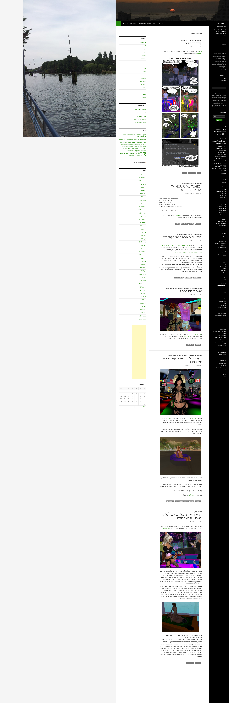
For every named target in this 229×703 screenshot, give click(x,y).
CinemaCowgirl (222, 241)
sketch (123, 146)
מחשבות (144, 75)
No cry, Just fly (222, 251)
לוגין (225, 81)
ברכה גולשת (223, 187)
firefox (131, 139)
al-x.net (224, 236)
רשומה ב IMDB (222, 354)
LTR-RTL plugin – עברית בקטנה (129, 23)
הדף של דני (223, 199)
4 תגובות (188, 240)
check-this (140, 136)
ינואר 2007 (143, 245)
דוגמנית (224, 268)
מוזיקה (144, 71)
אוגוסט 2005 (142, 293)
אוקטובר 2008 (142, 206)
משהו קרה (143, 84)
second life (198, 40)
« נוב (144, 406)
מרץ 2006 (143, 271)
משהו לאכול (143, 78)
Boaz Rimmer (126, 134)
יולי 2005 (143, 296)
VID (193, 355)
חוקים (121, 153)
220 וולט (224, 182)
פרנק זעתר (224, 292)
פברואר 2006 (142, 274)
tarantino (134, 148)
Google (127, 139)
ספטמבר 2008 (142, 210)
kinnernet (122, 142)
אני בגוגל (224, 333)
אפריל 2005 (143, 303)
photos (135, 144)
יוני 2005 (144, 300)
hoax (191, 223)
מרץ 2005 (143, 306)
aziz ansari (133, 134)
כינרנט (139, 155)
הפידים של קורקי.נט (139, 162)
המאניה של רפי (222, 204)
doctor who (136, 139)
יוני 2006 (144, 261)
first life (197, 223)
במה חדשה (141, 153)
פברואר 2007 (142, 242)
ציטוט (144, 91)
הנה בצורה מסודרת (195, 334)
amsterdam (138, 134)
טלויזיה (177, 223)
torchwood (125, 148)
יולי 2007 (143, 229)
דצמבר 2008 (142, 200)
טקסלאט (224, 219)
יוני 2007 (144, 232)
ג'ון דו (225, 264)
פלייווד (200, 51)
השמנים (133, 153)
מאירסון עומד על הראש (221, 223)
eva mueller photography (220, 243)
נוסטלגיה (131, 155)
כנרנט (136, 155)
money (143, 144)
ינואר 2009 (143, 197)
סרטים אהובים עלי (222, 352)
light (198, 172)
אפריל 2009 (143, 187)
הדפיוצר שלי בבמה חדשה (220, 337)
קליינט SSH (223, 320)
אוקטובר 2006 (142, 251)
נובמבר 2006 (142, 248)
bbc (130, 134)
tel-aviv (129, 148)
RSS (225, 78)
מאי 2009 (143, 184)
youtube (129, 150)
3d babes (198, 344)
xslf (225, 257)
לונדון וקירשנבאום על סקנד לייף (182, 237)
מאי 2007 (143, 235)
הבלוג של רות (223, 197)
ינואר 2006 (143, 277)
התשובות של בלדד (222, 217)
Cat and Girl (223, 365)
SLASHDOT (223, 305)
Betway (144, 109)
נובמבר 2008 (142, 203)
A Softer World (222, 363)
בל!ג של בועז (221, 23)
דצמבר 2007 (142, 216)
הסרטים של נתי (222, 208)
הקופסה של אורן (222, 210)
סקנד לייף (186, 336)
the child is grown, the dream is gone (219, 255)
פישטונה (224, 227)
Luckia (144, 113)
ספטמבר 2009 (142, 181)
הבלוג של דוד (223, 189)
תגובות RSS (223, 80)
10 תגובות (187, 521)
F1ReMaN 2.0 (223, 245)
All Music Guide (222, 301)
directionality (143, 139)
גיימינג (189, 288)
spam (144, 148)
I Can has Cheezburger (221, 367)
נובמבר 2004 (142, 319)
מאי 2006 (143, 264)
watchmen (143, 150)
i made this (130, 142)
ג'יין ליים (194, 418)
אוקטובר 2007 (142, 219)
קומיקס (183, 40)
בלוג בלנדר (223, 260)
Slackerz (224, 372)
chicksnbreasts (222, 239)
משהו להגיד (189, 40)
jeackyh (224, 249)
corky (132, 137)
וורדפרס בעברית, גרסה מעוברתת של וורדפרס (221, 312)
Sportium (143, 119)
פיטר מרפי (137, 109)
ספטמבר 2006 (142, 255)
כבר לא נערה (223, 283)
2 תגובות (188, 47)
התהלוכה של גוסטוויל (221, 214)
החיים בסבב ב (223, 270)
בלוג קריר (224, 262)
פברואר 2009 (142, 193)
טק (176, 288)
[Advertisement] (139, 352)
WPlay (144, 122)
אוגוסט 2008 (142, 213)
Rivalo (144, 116)
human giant (139, 142)
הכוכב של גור (223, 202)
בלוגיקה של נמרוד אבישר (220, 184)
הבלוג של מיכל (223, 193)
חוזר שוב (199, 54)
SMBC (224, 374)
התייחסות (191, 234)
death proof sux (127, 137)
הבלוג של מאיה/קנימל (221, 191)
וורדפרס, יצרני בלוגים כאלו (220, 315)
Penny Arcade (223, 369)
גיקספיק (184, 288)
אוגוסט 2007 (142, 226)
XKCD (224, 376)
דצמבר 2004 (142, 316)
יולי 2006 (143, 258)
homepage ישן (223, 329)
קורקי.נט (224, 317)
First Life (178, 215)
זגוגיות (225, 279)
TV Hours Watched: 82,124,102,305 (186, 188)
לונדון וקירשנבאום (179, 277)
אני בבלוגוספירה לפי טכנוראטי (219, 331)
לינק (193, 40)
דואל (136, 153)
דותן (196, 495)
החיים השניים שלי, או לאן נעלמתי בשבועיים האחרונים (181, 517)
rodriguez (144, 146)
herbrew (121, 139)
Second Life (166, 528)
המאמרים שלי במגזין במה (220, 339)
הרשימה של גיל (222, 212)
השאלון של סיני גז (222, 345)
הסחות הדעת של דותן (221, 206)
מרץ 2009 (143, 190)
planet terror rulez (129, 144)
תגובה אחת (187, 193)
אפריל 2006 (143, 267)
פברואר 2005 (142, 309)
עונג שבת (224, 287)
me (145, 144)
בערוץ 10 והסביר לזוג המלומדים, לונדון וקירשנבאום (175, 245)
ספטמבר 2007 (142, 222)
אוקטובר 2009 (142, 177)
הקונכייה (224, 277)
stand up (139, 148)
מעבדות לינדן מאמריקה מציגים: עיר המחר (182, 360)
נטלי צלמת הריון (222, 225)
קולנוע (168, 355)
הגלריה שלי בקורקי (222, 335)
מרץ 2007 (143, 239)
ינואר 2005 (143, 313)
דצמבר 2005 (142, 280)
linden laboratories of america (184, 501)
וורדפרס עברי (127, 153)
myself (138, 144)
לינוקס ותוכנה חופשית (221, 285)
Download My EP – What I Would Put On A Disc (151, 23)
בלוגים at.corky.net (222, 307)
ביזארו (192, 183)
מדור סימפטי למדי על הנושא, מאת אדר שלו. (188, 252)
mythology (197, 277)
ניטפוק (166, 512)
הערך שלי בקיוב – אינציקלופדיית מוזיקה (219, 342)
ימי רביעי (224, 347)
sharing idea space (129, 146)
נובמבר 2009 (142, 174)
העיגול (224, 272)
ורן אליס (191, 495)
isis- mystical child (222, 247)
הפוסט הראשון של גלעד (221, 275)
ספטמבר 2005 (142, 290)
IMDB (225, 303)
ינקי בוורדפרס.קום (222, 221)
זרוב (225, 281)
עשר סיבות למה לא (190, 291)
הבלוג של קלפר (223, 195)
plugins (123, 144)
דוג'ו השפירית (223, 266)
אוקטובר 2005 (142, 287)
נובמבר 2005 (142, 284)
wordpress (136, 150)
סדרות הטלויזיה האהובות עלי (219, 350)
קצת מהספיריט (192, 43)
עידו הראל (224, 290)
